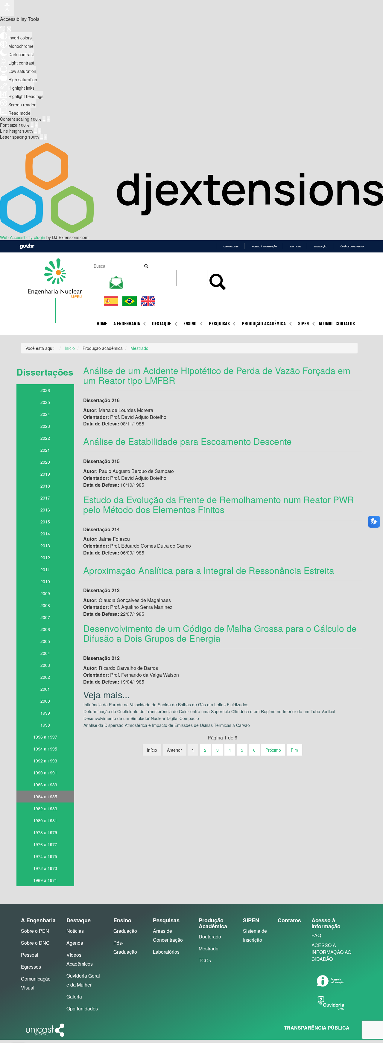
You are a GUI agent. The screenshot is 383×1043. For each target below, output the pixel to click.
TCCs (205, 960)
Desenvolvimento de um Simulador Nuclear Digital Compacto (141, 718)
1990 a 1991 (45, 773)
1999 (45, 713)
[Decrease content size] (43, 119)
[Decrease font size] (32, 125)
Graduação (125, 930)
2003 (45, 665)
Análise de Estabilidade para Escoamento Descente (187, 441)
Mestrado (208, 948)
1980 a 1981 (45, 820)
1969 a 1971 (45, 880)
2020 (45, 462)
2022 (45, 438)
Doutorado (210, 936)
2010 (45, 581)
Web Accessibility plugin (22, 237)
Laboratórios (166, 951)
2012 (45, 557)
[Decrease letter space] (41, 137)
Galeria (74, 996)
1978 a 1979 (45, 832)
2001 (45, 689)
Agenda (74, 942)
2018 (45, 486)
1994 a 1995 (45, 749)
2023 (45, 426)
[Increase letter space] (45, 137)
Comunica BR (231, 246)
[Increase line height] (39, 131)
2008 (45, 605)
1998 (45, 725)
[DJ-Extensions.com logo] (191, 231)
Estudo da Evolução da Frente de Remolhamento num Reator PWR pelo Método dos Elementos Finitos (218, 504)
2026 (45, 390)
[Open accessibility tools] (7, 8)
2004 (45, 653)
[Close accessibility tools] (9, 29)
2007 (45, 617)
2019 (45, 474)
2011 (45, 569)
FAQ (316, 935)
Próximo (273, 750)
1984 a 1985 (45, 797)
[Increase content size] (48, 119)
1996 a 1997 (45, 737)
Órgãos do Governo (352, 246)
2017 (45, 498)
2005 (45, 641)
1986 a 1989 (45, 785)
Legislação (320, 246)
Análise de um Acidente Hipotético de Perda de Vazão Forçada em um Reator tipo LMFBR (216, 375)
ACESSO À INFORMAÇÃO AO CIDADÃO (331, 952)
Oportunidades (82, 1008)
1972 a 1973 (45, 868)
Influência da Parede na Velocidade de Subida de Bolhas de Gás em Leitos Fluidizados (165, 704)
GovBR (26, 246)
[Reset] (2, 29)
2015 (45, 522)
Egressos (31, 966)
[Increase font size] (36, 125)
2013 (45, 546)
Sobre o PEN (35, 930)
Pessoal (29, 954)
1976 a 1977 (45, 844)
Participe (295, 246)
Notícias (75, 930)
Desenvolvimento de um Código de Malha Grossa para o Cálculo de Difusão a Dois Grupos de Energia (220, 633)
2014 (45, 534)
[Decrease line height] (35, 131)
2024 (45, 414)
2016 (45, 510)
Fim (294, 750)
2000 (45, 701)
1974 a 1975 (45, 856)
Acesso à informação (264, 246)
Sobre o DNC (35, 942)
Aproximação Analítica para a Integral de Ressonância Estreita (208, 570)
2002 (45, 677)
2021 (45, 450)
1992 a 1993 (45, 761)
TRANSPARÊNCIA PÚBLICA (316, 1027)
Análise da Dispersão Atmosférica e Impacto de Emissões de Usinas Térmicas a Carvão (166, 725)
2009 (45, 593)
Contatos (345, 323)
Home (102, 323)
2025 (45, 402)
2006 (45, 629)
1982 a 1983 (45, 808)
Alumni (325, 323)
